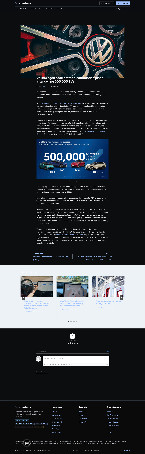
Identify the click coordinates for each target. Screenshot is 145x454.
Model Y (33, 9)
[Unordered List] (58, 364)
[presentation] (37, 286)
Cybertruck (83, 418)
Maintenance (56, 415)
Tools (41, 9)
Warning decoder (112, 418)
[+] (72, 364)
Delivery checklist (112, 422)
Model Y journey (119, 9)
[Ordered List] (55, 364)
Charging (55, 411)
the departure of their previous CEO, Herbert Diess (61, 103)
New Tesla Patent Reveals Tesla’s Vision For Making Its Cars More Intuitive (72, 303)
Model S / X (83, 422)
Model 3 (82, 415)
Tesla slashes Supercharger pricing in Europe (108, 302)
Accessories (56, 425)
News (38, 74)
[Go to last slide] (23, 297)
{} (69, 364)
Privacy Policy (123, 450)
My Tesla (23, 9)
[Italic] (47, 364)
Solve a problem (122, 3)
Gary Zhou (41, 86)
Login (107, 351)
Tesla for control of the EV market (69, 235)
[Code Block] (64, 364)
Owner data (110, 429)
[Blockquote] (61, 364)
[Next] (121, 297)
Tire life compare (112, 415)
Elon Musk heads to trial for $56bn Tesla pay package (51, 256)
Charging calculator (113, 425)
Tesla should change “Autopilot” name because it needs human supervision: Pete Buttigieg (36, 304)
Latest (60, 9)
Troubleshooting (57, 418)
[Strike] (52, 364)
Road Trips (55, 429)
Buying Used (56, 432)
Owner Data (50, 9)
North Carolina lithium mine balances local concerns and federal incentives (95, 256)
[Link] (66, 364)
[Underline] (50, 364)
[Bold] (44, 364)
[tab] (68, 321)
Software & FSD (57, 422)
